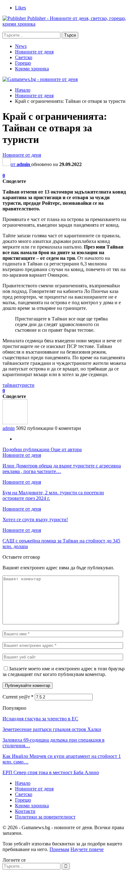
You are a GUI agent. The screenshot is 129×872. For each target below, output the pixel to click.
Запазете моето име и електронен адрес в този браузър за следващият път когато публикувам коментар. (64, 671)
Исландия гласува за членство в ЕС (40, 718)
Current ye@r (18, 696)
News (21, 46)
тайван (10, 385)
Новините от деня (34, 51)
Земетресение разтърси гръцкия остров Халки (52, 729)
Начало (22, 783)
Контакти (25, 811)
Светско (23, 57)
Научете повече (87, 849)
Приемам (59, 849)
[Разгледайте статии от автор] (15, 422)
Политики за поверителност (45, 816)
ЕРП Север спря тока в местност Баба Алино (51, 772)
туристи (25, 385)
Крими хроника (32, 68)
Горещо (23, 63)
